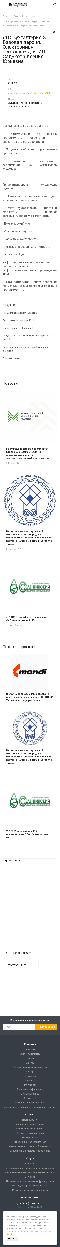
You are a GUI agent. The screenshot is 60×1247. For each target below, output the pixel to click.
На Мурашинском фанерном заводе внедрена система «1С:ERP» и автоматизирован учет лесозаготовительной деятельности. (28, 453)
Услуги (30, 1158)
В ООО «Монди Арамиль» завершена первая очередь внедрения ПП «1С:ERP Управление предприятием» (29, 697)
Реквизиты (30, 1085)
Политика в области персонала (30, 1102)
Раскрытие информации (30, 1089)
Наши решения (30, 1137)
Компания (30, 1044)
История (30, 1058)
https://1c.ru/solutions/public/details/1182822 (32, 93)
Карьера (30, 1080)
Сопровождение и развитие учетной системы (30, 1168)
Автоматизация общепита (30, 1128)
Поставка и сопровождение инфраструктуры (30, 1181)
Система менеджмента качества (30, 1067)
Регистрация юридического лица (30, 1190)
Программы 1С (30, 1120)
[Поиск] (55, 5)
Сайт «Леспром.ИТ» (30, 1054)
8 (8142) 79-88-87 (30, 1203)
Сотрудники (30, 1076)
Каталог (30, 1114)
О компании (30, 1049)
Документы (30, 1098)
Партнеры (30, 1071)
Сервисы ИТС (30, 1163)
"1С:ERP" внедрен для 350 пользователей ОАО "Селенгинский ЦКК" (27, 834)
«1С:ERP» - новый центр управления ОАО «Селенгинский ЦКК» (27, 619)
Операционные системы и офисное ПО (30, 1151)
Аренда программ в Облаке (30, 1124)
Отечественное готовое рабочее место (30, 1146)
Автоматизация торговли (30, 1133)
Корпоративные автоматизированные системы (30, 1172)
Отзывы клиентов (30, 1093)
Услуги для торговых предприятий (30, 1185)
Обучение (30, 1177)
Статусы (30, 1062)
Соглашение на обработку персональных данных (30, 1107)
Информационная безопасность (30, 1142)
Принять (12, 1239)
